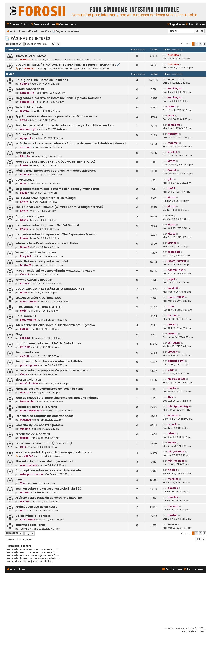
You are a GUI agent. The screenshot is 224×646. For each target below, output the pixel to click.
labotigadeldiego (31, 410)
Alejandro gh (28, 129)
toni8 (23, 310)
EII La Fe (25, 156)
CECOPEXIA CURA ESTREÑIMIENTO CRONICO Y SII (49, 289)
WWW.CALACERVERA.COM (33, 280)
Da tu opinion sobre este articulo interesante (48, 470)
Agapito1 (25, 138)
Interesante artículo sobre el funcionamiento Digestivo (55, 325)
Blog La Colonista (28, 380)
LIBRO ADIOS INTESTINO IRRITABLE (38, 307)
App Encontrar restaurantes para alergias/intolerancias (56, 116)
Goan (23, 374)
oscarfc (25, 428)
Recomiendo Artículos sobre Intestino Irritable (48, 361)
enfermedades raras (30, 525)
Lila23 (23, 192)
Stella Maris (27, 519)
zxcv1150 (173, 288)
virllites (28, 456)
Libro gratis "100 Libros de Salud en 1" (42, 80)
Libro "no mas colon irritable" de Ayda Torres (48, 343)
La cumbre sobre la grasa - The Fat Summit (47, 225)
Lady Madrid (28, 320)
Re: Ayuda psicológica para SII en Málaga (45, 198)
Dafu (23, 510)
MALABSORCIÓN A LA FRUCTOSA (38, 298)
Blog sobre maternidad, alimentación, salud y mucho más (57, 189)
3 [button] (200, 43)
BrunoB (24, 174)
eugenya (25, 419)
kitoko (24, 165)
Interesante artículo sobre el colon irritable (46, 243)
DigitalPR (25, 265)
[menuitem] (42, 24)
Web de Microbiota (29, 107)
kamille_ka (27, 92)
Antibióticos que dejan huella (36, 507)
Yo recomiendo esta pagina (35, 252)
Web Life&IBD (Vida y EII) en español (41, 262)
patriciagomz (28, 365)
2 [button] (196, 43)
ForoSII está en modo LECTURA (84, 59)
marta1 (24, 392)
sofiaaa (25, 338)
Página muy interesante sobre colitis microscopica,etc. (55, 171)
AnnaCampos (28, 301)
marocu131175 (176, 297)
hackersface (175, 270)
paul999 (201, 628)
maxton (172, 515)
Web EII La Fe (24, 153)
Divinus (24, 501)
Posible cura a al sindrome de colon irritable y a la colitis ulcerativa (64, 125)
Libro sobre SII (25, 316)
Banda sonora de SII (29, 89)
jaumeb (172, 315)
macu (23, 183)
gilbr (170, 179)
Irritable (25, 347)
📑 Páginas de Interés (27, 38)
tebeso (24, 438)
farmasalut (27, 401)
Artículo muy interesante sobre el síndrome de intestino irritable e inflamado (71, 143)
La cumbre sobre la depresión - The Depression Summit (56, 234)
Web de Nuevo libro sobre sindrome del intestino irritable (56, 398)
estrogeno (174, 342)
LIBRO (19, 479)
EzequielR (26, 256)
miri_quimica (176, 451)
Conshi (24, 274)
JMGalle (25, 356)
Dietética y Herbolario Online (36, 407)
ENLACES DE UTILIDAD (30, 56)
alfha (23, 292)
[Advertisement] (105, 600)
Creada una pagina (29, 216)
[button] (204, 44)
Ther (170, 397)
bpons (24, 220)
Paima (172, 442)
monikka (173, 479)
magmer (173, 143)
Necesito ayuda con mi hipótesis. (39, 425)
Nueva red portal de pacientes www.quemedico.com (53, 452)
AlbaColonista (29, 383)
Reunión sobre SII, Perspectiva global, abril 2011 (49, 489)
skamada (174, 124)
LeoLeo (24, 329)
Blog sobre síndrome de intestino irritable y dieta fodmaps (58, 98)
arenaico (25, 59)
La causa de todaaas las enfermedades (44, 416)
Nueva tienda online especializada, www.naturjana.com (55, 271)
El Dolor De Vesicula (29, 134)
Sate (23, 447)
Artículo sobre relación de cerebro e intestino (48, 498)
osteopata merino (31, 474)
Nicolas (172, 470)
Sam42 (24, 83)
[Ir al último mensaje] (181, 55)
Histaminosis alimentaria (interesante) (43, 443)
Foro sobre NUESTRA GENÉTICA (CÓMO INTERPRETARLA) (55, 162)
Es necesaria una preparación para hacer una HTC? (53, 370)
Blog (18, 334)
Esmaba (25, 283)
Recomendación (27, 352)
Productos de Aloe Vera (32, 434)
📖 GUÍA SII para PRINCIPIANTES (91, 68)
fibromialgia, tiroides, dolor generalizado (45, 461)
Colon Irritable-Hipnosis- (33, 516)
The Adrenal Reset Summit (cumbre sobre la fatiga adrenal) (59, 207)
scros (23, 120)
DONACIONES (24, 180)
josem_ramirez (177, 261)
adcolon (25, 492)
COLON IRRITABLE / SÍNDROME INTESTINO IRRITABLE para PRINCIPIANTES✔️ (67, 65)
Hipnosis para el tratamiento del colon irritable (49, 389)
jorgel (171, 279)
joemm (24, 111)
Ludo (171, 306)
